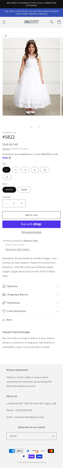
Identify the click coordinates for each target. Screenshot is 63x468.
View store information (18, 249)
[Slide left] (24, 126)
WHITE (9, 189)
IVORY (24, 189)
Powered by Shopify (39, 462)
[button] (4, 22)
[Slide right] (38, 126)
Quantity (6, 197)
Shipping (5, 149)
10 (45, 169)
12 (7, 177)
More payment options (32, 232)
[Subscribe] (52, 436)
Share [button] (9, 319)
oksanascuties (27, 462)
